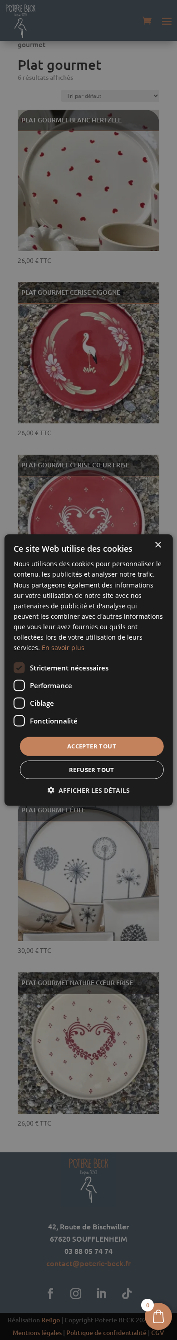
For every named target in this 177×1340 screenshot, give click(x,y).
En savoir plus (63, 647)
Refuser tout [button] (91, 769)
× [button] (157, 545)
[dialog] (88, 670)
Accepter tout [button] (91, 746)
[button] (89, 790)
